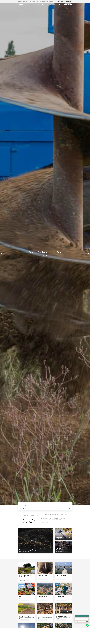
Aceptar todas (60, 1)
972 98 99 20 (68, 4)
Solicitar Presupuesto (24, 508)
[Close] (87, 616)
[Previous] (1, 254)
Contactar (58, 4)
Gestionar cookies (68, 1)
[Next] (88, 254)
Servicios (42, 4)
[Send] (87, 621)
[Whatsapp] (87, 625)
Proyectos (46, 4)
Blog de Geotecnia (52, 4)
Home (38, 4)
